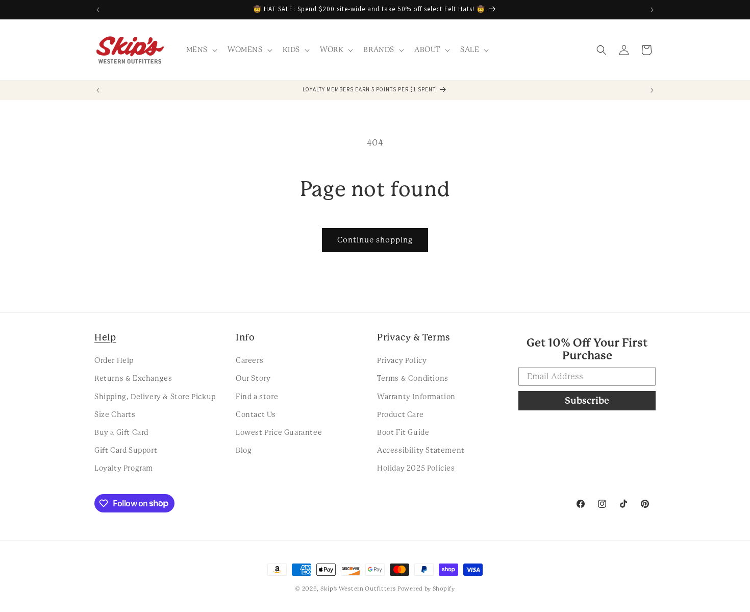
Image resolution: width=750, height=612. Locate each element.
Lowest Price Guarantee (279, 432)
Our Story (253, 378)
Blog (244, 450)
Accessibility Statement (421, 450)
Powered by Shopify (426, 588)
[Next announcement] (652, 9)
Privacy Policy (402, 360)
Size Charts (115, 414)
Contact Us (256, 414)
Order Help (114, 360)
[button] (200, 49)
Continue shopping (375, 239)
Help (105, 337)
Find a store (257, 397)
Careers (249, 360)
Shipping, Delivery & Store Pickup (155, 397)
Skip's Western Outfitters (358, 588)
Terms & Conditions (412, 378)
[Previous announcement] (98, 9)
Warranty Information (416, 397)
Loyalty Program (123, 468)
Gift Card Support (125, 450)
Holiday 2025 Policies (416, 468)
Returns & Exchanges (133, 378)
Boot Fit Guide (403, 432)
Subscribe (587, 400)
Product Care (400, 414)
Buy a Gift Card (121, 432)
